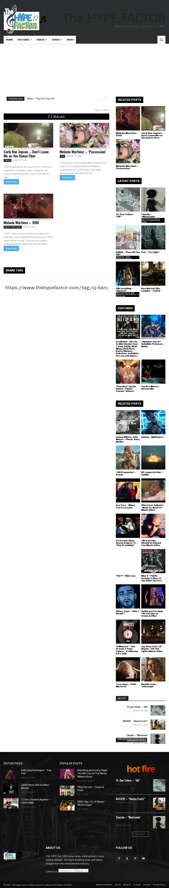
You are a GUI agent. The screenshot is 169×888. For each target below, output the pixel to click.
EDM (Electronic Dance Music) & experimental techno (150, 220)
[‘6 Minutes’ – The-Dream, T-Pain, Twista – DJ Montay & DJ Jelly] (128, 632)
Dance (7, 160)
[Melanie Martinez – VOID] (28, 206)
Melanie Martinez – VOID (21, 222)
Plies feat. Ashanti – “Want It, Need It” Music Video (152, 507)
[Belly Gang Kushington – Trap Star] (11, 774)
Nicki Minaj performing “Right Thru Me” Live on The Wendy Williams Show (92, 773)
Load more (139, 834)
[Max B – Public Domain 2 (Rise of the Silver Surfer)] (153, 561)
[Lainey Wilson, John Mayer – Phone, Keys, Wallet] (128, 422)
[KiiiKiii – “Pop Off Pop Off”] (128, 237)
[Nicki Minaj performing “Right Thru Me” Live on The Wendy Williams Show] (67, 774)
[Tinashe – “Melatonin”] (153, 199)
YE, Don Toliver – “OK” (125, 215)
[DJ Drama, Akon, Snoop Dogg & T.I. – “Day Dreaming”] (128, 526)
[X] (135, 858)
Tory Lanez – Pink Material (126, 685)
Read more (11, 181)
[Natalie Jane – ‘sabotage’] (153, 669)
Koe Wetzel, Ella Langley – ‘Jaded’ (151, 289)
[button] (161, 40)
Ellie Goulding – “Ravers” (124, 289)
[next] (104, 99)
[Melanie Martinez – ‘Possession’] (84, 135)
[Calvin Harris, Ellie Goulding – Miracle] (11, 788)
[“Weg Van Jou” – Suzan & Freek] (67, 791)
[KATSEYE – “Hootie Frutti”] (158, 724)
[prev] (99, 99)
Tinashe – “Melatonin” (148, 215)
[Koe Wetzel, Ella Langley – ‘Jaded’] (153, 274)
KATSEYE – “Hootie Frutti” (135, 721)
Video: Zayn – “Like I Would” (127, 612)
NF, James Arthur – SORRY (152, 473)
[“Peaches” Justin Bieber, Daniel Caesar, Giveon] (128, 372)
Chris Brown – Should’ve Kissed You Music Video (151, 543)
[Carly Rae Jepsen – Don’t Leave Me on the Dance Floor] (28, 135)
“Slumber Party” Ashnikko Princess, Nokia (152, 344)
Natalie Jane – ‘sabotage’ (149, 685)
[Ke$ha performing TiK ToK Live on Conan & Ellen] (153, 596)
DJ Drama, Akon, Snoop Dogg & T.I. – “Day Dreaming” (127, 543)
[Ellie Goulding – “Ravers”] (128, 274)
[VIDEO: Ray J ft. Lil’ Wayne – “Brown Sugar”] (67, 805)
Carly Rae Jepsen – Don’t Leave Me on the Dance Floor (26, 153)
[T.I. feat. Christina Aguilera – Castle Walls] (11, 803)
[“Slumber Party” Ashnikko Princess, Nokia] (153, 327)
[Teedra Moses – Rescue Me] (153, 372)
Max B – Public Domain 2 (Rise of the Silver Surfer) (151, 578)
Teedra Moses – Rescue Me (150, 387)
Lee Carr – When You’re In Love (125, 506)
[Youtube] (143, 858)
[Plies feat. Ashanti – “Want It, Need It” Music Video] (153, 490)
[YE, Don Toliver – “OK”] (128, 199)
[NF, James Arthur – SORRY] (153, 457)
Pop (62, 156)
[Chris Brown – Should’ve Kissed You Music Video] (153, 526)
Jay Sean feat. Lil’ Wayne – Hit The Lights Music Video (152, 648)
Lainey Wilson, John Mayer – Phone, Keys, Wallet (128, 439)
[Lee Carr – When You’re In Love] (128, 490)
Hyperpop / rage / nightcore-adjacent (124, 257)
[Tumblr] (127, 858)
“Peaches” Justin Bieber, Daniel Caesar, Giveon (126, 388)
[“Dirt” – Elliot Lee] (128, 561)
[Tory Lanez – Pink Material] (128, 669)
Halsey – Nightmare (152, 437)
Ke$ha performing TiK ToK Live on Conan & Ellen (152, 613)
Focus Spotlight (13, 227)
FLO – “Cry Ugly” (150, 252)
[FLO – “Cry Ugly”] (153, 237)
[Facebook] (119, 858)
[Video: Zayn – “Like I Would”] (128, 596)
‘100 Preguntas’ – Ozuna (126, 473)
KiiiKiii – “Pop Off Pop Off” (41, 98)
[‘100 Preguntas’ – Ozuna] (128, 457)
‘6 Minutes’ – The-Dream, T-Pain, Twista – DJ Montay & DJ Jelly (127, 650)
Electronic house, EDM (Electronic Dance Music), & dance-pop (127, 294)
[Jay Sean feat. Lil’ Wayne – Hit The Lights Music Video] (153, 632)
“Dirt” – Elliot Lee (126, 576)
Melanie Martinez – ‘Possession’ (83, 151)
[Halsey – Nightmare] (153, 422)
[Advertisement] (84, 68)
